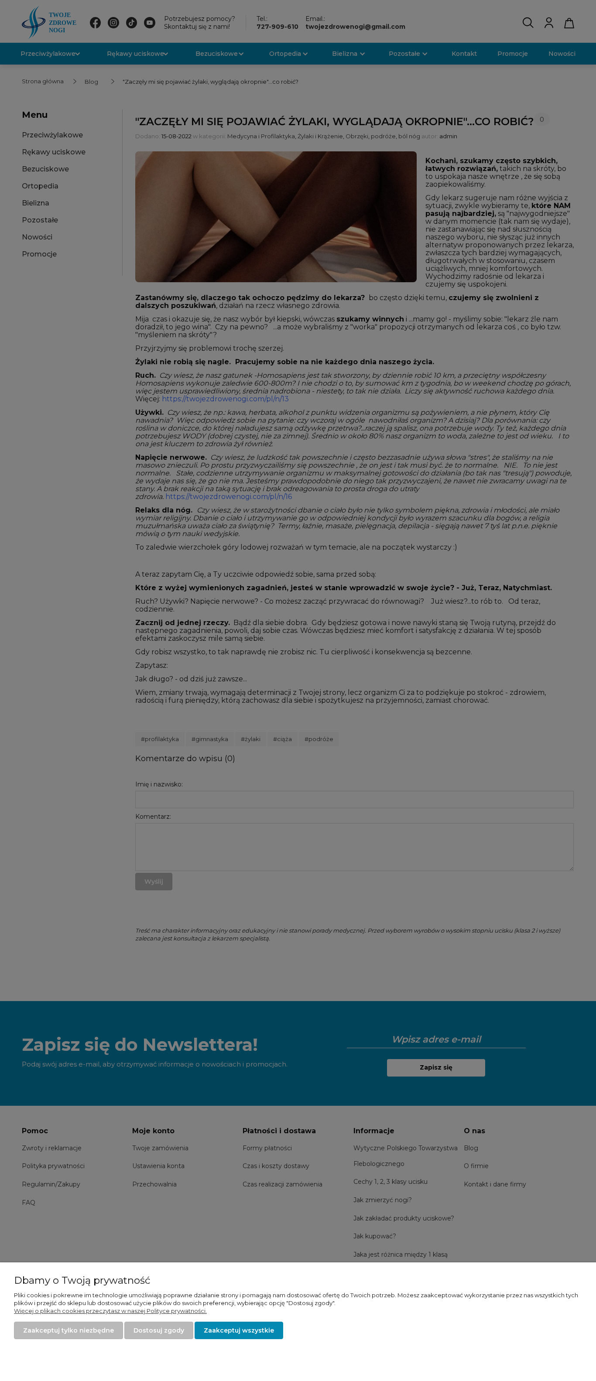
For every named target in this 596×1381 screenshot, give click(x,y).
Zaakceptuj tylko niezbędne (68, 1330)
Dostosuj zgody (159, 1330)
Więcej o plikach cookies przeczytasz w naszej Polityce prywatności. (110, 1310)
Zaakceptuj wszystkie (239, 1330)
